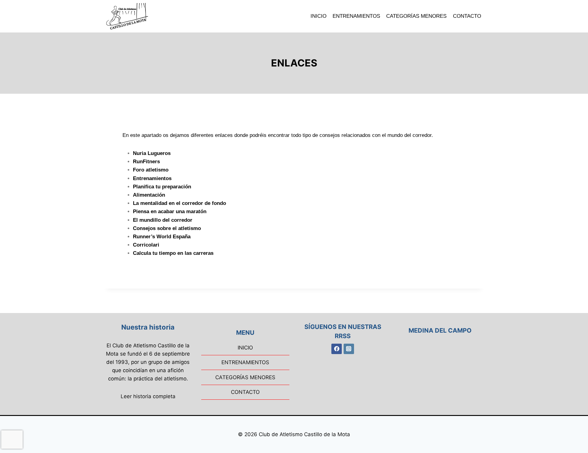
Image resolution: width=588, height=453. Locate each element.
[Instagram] (349, 349)
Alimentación (149, 195)
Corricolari (146, 245)
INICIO (318, 16)
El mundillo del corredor (162, 220)
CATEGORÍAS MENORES (416, 16)
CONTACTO (467, 16)
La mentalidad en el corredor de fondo (179, 203)
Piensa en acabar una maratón (169, 211)
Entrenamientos (152, 178)
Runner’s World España (161, 237)
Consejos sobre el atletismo (167, 228)
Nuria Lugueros (152, 153)
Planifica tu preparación (162, 187)
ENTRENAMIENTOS (356, 16)
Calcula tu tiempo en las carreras (173, 253)
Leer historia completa (148, 396)
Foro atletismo (150, 170)
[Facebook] (336, 349)
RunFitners (146, 161)
